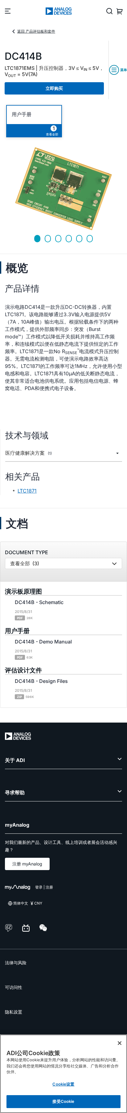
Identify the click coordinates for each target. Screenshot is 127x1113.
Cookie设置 (63, 1084)
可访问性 (13, 987)
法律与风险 (16, 962)
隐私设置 (13, 1011)
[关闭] (119, 1043)
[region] (63, 1073)
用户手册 (21, 114)
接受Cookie (63, 1101)
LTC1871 (27, 491)
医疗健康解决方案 (28, 453)
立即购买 (54, 88)
